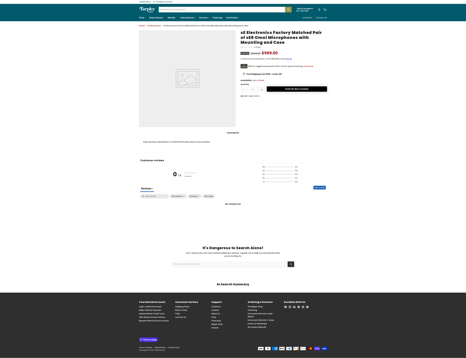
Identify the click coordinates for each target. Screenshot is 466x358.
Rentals (172, 17)
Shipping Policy (182, 306)
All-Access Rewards (257, 327)
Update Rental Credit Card (151, 313)
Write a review (319, 188)
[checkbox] (208, 196)
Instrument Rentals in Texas (261, 320)
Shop (142, 17)
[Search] (288, 9)
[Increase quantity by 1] (262, 89)
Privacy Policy (173, 347)
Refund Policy (160, 347)
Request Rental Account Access (154, 320)
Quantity (245, 84)
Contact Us (321, 17)
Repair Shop (217, 324)
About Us (215, 313)
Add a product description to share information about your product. (176, 141)
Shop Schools (156, 17)
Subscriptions (187, 17)
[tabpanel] (233, 212)
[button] (280, 167)
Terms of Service (145, 347)
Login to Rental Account (150, 306)
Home (142, 26)
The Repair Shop (255, 306)
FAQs (177, 313)
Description (233, 132)
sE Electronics (154, 26)
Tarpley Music (145, 2)
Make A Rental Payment (150, 310)
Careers (215, 310)
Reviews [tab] (147, 188)
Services (203, 17)
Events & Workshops (257, 323)
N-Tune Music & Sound (162, 2)
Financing (217, 17)
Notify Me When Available (296, 89)
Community (232, 17)
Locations (307, 17)
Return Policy (181, 310)
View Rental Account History (152, 317)
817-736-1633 (302, 10)
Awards (215, 327)
